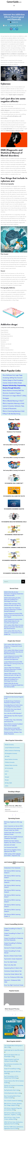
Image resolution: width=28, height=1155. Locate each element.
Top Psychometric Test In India (11, 1090)
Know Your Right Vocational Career (13, 985)
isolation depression (5, 110)
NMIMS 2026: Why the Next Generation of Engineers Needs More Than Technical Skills (13, 593)
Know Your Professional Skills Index (13, 977)
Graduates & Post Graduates (12, 868)
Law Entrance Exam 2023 (10, 847)
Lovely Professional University (12, 747)
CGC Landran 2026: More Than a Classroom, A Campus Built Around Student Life (13, 632)
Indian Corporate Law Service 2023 (13, 826)
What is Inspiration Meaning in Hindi (13, 403)
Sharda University (9, 744)
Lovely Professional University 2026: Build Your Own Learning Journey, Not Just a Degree (13, 615)
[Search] (23, 581)
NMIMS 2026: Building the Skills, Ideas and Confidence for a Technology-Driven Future (12, 599)
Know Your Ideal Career (10, 962)
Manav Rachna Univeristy (11, 759)
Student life (15, 22)
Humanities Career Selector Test (13, 974)
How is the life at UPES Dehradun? (13, 713)
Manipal (7, 777)
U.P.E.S (6, 771)
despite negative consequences (16, 94)
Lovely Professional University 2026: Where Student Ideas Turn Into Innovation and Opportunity (13, 621)
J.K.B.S (6, 786)
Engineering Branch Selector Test (13, 968)
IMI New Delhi (8, 783)
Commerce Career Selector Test (13, 971)
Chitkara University (9, 762)
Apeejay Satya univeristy (11, 765)
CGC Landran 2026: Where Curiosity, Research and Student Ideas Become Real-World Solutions (13, 626)
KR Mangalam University (11, 753)
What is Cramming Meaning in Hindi (13, 411)
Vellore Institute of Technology (12, 750)
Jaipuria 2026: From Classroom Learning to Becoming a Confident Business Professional (13, 609)
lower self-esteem (8, 128)
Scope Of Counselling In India (12, 1068)
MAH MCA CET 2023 (9, 845)
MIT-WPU (7, 756)
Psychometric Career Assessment (13, 959)
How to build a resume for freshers (13, 1100)
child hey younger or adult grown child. (14, 130)
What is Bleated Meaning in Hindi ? (13, 401)
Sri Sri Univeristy (9, 768)
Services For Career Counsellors (13, 948)
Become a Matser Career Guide (13, 956)
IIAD (6, 774)
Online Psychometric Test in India (12, 1093)
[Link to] (14, 428)
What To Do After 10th (10, 965)
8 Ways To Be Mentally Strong (11, 414)
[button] (11, 29)
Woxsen (7, 780)
